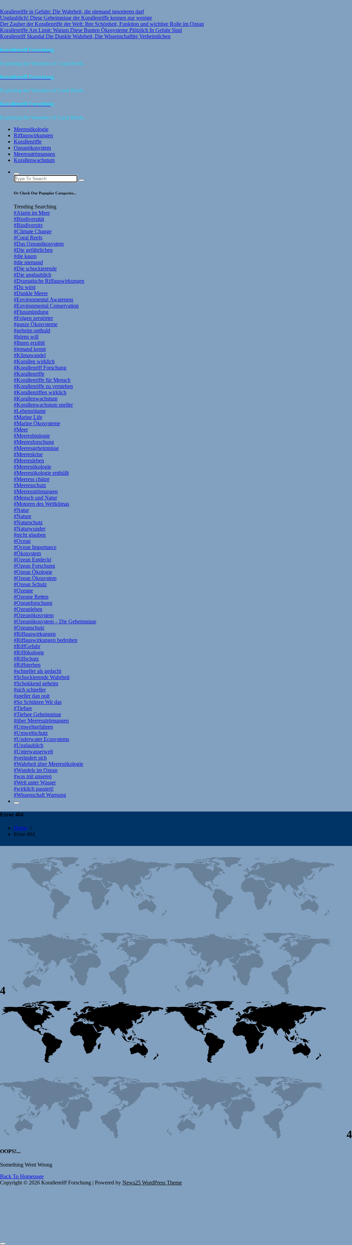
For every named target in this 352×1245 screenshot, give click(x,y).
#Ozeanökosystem (34, 615)
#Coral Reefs (28, 237)
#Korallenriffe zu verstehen (43, 386)
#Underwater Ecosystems (41, 739)
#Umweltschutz (31, 733)
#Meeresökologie (32, 467)
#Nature (22, 516)
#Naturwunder (29, 529)
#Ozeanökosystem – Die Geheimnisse (55, 621)
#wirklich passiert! (34, 789)
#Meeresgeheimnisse (36, 448)
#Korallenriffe (29, 374)
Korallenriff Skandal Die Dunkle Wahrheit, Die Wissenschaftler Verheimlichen (85, 36)
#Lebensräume (30, 411)
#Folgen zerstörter (33, 318)
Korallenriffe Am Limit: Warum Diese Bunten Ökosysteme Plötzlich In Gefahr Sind (91, 30)
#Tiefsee (23, 708)
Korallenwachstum (34, 160)
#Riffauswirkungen (35, 634)
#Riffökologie (29, 652)
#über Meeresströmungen (41, 720)
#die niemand (28, 262)
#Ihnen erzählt (29, 343)
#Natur (21, 510)
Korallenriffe (28, 141)
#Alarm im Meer (32, 213)
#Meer (21, 429)
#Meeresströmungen (36, 491)
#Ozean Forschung (34, 566)
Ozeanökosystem (32, 148)
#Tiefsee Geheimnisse (37, 714)
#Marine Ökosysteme (37, 423)
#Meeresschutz (30, 485)
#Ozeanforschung (33, 603)
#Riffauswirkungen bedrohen (45, 640)
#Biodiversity (28, 225)
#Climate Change (33, 231)
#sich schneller (30, 690)
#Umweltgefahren (33, 727)
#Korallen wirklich (34, 361)
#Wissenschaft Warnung (40, 795)
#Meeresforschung (34, 442)
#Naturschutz (28, 522)
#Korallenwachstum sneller (43, 405)
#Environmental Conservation (46, 306)
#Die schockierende (35, 268)
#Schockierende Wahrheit (41, 677)
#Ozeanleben (28, 609)
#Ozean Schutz (30, 584)
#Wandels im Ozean (35, 770)
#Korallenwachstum (35, 398)
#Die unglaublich (32, 275)
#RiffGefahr (27, 646)
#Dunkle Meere (31, 293)
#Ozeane (23, 590)
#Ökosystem (27, 553)
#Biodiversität (29, 219)
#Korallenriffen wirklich (40, 392)
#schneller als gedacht (37, 671)
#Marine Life (28, 417)
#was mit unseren (33, 776)
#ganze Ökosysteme (35, 324)
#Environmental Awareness (43, 299)
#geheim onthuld (32, 330)
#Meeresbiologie (32, 436)
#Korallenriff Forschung (40, 368)
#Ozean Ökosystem (35, 578)
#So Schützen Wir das (38, 702)
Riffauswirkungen (33, 135)
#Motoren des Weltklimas (41, 504)
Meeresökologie (31, 129)
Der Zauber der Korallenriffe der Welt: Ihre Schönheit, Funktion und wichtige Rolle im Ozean (102, 24)
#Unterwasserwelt (33, 751)
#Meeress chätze (32, 479)
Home (20, 828)
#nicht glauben (30, 535)
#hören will (26, 337)
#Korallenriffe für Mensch (42, 380)
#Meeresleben (29, 460)
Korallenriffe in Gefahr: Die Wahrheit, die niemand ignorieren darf (72, 11)
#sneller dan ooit (32, 696)
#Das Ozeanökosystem (39, 244)
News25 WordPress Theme (152, 1182)
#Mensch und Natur (35, 498)
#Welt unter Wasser (35, 782)
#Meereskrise (28, 454)
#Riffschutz (26, 659)
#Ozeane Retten (31, 597)
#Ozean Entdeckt (32, 559)
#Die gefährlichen (33, 250)
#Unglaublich (28, 745)
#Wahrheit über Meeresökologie (48, 764)
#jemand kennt (30, 349)
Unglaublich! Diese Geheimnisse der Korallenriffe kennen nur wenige (76, 18)
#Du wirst (24, 287)
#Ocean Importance (35, 547)
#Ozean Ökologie (33, 572)
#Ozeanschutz (29, 628)
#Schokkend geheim (36, 683)
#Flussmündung (31, 312)
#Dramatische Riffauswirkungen (49, 281)
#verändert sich (30, 758)
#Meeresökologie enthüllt (41, 473)
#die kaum (25, 256)
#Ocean (22, 541)
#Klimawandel (30, 355)
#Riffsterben (27, 665)
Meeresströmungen (34, 154)
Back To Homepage (22, 1176)
